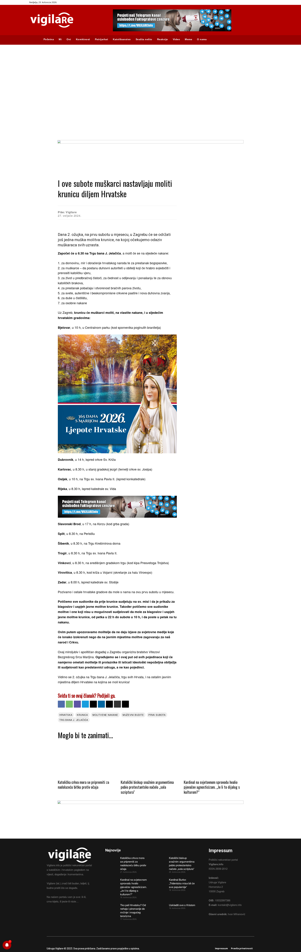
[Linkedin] (101, 704)
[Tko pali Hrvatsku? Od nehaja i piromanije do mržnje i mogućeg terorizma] (111, 907)
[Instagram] (55, 914)
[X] (109, 704)
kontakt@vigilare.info (230, 905)
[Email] (93, 704)
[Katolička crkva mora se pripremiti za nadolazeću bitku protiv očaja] (87, 759)
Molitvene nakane (105, 714)
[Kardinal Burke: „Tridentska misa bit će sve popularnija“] (160, 882)
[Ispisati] (117, 704)
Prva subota (157, 714)
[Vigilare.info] (67, 20)
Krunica (82, 714)
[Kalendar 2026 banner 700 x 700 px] (117, 393)
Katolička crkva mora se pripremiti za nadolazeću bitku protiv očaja (83, 784)
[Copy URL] (125, 704)
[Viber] (77, 704)
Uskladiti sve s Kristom (182, 905)
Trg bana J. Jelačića (73, 720)
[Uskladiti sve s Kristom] (160, 907)
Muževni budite (133, 714)
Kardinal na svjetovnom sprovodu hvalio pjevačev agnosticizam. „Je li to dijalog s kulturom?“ (212, 787)
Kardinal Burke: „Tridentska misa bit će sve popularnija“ (182, 883)
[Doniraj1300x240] (150, 142)
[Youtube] (67, 914)
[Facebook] (61, 704)
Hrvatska (65, 714)
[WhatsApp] (69, 704)
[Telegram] (85, 704)
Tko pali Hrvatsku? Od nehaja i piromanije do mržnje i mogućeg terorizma (133, 910)
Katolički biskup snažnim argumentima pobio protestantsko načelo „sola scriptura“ (147, 787)
